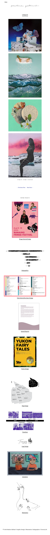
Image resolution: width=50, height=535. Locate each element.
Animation (25, 476)
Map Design (25, 405)
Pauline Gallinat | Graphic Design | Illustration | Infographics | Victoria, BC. (27, 529)
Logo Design (25, 446)
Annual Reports (25, 331)
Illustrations (25, 16)
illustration (30, 179)
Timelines (25, 432)
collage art (19, 179)
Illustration (25, 512)
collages (25, 179)
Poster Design (25, 368)
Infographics (25, 270)
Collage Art (25, 14)
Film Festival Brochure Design (25, 298)
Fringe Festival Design (25, 239)
